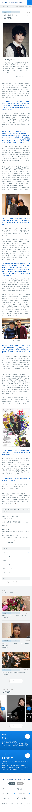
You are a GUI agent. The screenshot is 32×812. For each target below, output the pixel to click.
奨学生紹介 (20, 789)
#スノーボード (12, 581)
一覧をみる (15, 681)
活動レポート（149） (7, 568)
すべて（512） (6, 552)
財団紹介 (4, 789)
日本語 (12, 783)
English (20, 783)
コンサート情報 (21, 793)
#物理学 (4, 581)
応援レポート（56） (7, 564)
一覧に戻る (10, 542)
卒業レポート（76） (7, 572)
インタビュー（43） (7, 556)
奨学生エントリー (6, 798)
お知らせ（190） (6, 560)
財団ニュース (5, 793)
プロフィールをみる (21, 77)
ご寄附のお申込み (21, 798)
